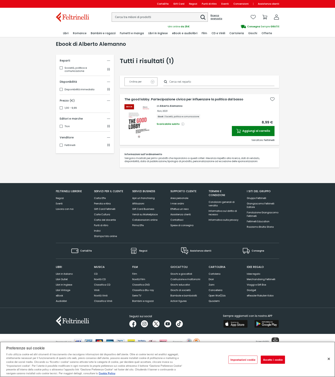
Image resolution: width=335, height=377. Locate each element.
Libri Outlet (62, 279)
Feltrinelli (70, 145)
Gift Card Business (143, 209)
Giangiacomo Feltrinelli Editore (260, 205)
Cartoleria (214, 273)
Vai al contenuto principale (72, 3)
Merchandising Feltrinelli (261, 279)
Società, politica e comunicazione (76, 69)
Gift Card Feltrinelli (104, 209)
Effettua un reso (179, 209)
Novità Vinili (101, 295)
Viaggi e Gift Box (256, 284)
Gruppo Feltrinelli (256, 198)
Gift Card (178, 3)
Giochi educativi (180, 284)
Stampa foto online (105, 236)
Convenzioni (241, 3)
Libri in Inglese (64, 284)
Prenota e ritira (102, 203)
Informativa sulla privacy (223, 220)
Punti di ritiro (209, 3)
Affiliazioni (138, 203)
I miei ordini (177, 203)
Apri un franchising (143, 198)
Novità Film (138, 279)
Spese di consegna (181, 225)
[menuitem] (66, 33)
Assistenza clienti (268, 3)
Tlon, (159, 111)
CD (96, 273)
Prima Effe (138, 225)
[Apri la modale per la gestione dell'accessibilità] (275, 341)
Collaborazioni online (144, 220)
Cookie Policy (107, 373)
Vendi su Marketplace (145, 214)
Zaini (211, 284)
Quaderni (214, 301)
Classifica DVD (141, 284)
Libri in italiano (64, 273)
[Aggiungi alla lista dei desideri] (272, 99)
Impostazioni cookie (243, 359)
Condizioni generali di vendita (222, 203)
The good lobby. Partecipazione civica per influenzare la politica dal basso (183, 99)
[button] (203, 17)
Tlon (67, 126)
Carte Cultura (102, 214)
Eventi (225, 3)
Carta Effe (100, 198)
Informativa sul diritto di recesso (223, 212)
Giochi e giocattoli (181, 273)
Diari (211, 279)
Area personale (179, 198)
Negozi (193, 3)
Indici (97, 230)
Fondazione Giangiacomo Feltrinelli (262, 214)
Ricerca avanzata (216, 17)
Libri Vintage (63, 290)
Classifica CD (102, 284)
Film (134, 273)
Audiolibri (61, 301)
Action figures (178, 301)
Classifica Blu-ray (143, 290)
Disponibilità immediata (79, 89)
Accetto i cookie (273, 359)
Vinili (96, 290)
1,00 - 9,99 (71, 107)
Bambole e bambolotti (183, 295)
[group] (223, 26)
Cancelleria (215, 290)
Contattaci (176, 220)
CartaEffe (163, 3)
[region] (167, 359)
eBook (59, 295)
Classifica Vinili (103, 301)
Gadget (251, 290)
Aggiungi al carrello (256, 131)
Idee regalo (253, 273)
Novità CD (100, 279)
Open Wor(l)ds (217, 295)
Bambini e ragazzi (143, 301)
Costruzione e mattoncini (185, 279)
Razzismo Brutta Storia (260, 226)
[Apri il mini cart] (264, 17)
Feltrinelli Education (258, 221)
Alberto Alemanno (171, 106)
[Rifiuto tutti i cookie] (329, 358)
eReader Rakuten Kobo (260, 295)
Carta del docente (105, 220)
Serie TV (136, 295)
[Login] (276, 17)
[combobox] (160, 17)
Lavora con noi (64, 209)
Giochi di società (180, 290)
